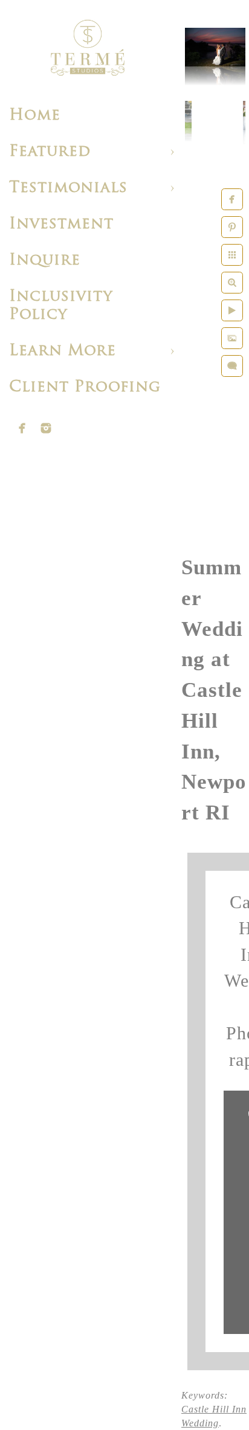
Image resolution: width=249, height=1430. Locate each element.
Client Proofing (85, 387)
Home (34, 115)
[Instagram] (46, 428)
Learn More (62, 351)
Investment (61, 224)
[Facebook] (22, 428)
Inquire (44, 260)
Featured (50, 151)
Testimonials (68, 188)
